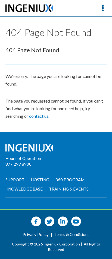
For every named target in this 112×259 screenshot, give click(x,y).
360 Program (70, 179)
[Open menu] (102, 8)
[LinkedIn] (63, 221)
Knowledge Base (24, 188)
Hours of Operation (23, 158)
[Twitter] (49, 221)
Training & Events (69, 188)
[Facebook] (36, 221)
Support (14, 179)
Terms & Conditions (71, 234)
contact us (38, 116)
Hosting (40, 179)
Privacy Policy (36, 234)
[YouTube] (76, 221)
